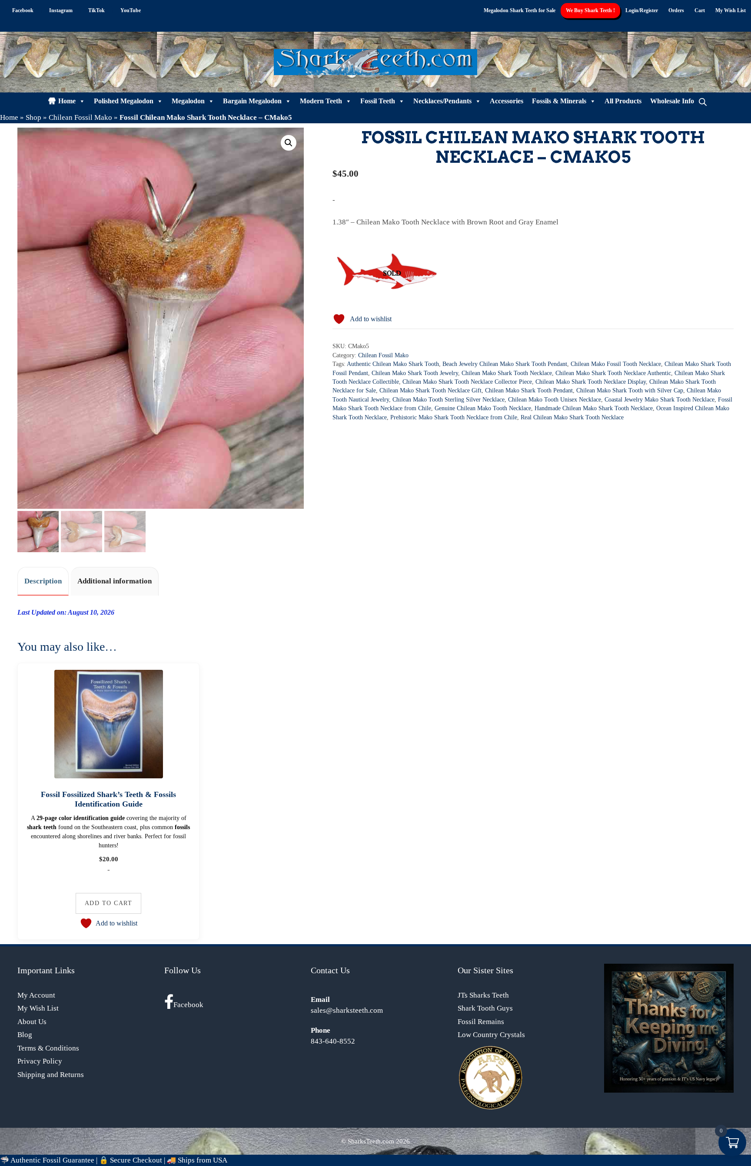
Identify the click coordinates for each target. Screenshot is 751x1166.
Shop (33, 117)
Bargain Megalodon (252, 101)
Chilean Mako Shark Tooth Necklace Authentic (613, 373)
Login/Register (641, 10)
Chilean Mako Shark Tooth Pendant (529, 390)
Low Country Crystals (491, 1035)
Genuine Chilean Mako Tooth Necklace (483, 408)
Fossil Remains (481, 1022)
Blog (24, 1035)
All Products (623, 101)
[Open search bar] (702, 101)
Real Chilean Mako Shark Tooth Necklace (572, 417)
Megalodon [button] (188, 101)
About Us (32, 1022)
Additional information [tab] (114, 581)
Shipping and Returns (50, 1074)
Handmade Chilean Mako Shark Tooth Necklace (594, 408)
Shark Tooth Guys (485, 1008)
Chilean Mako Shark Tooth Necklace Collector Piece (467, 382)
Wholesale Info (672, 101)
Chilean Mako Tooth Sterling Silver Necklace (448, 399)
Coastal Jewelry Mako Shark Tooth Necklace (659, 399)
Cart (700, 10)
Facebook (188, 1005)
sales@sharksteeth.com (347, 1010)
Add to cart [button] (109, 902)
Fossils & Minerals (559, 101)
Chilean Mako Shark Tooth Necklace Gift (430, 390)
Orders (676, 10)
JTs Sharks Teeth (483, 995)
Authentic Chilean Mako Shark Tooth (393, 364)
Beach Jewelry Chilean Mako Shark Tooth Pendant (504, 364)
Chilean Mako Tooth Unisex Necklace (554, 399)
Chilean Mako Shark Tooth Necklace (507, 373)
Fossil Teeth (377, 101)
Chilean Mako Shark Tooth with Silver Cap (629, 390)
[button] (288, 143)
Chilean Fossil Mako (80, 117)
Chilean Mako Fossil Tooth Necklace (616, 364)
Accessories (506, 101)
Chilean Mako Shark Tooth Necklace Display (590, 382)
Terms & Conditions (48, 1048)
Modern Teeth (321, 101)
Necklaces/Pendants (442, 101)
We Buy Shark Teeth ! (590, 10)
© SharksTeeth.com (367, 1141)
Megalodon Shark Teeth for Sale (519, 10)
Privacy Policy (39, 1061)
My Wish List (730, 10)
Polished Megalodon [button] (123, 101)
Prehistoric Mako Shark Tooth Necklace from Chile (453, 417)
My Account (36, 995)
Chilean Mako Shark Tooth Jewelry (415, 373)
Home (67, 101)
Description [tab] (43, 581)
